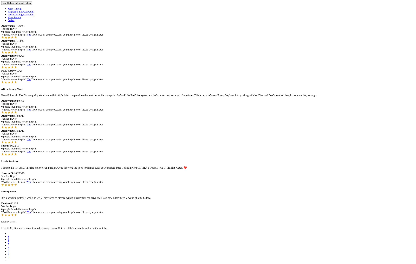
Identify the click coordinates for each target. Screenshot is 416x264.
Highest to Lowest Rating (21, 11)
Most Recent (14, 17)
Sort (17, 3)
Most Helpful (14, 8)
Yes (29, 34)
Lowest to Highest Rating (21, 14)
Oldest (11, 20)
